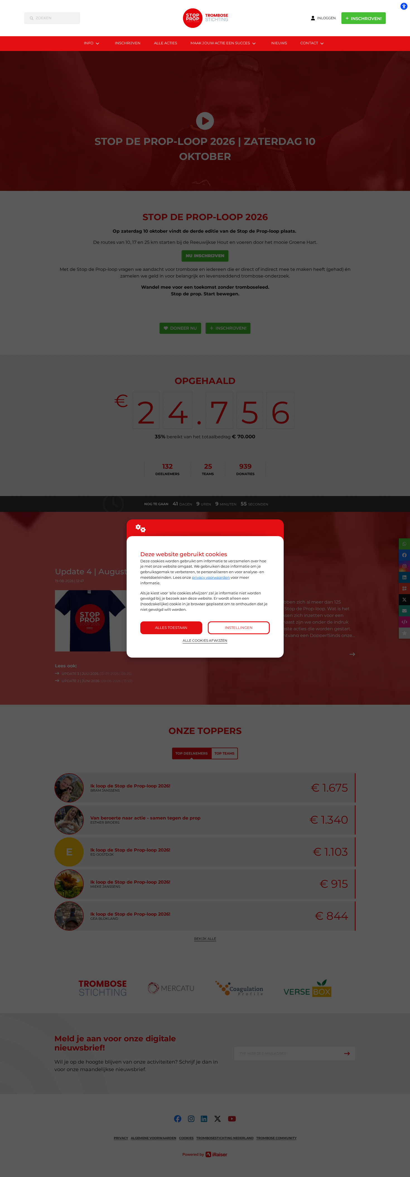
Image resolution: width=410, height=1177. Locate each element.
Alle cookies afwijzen (205, 641)
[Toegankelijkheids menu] (404, 6)
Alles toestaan (171, 627)
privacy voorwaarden (211, 577)
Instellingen (239, 627)
